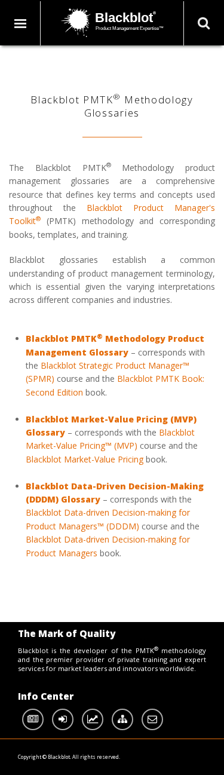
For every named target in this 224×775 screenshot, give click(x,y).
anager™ (172, 365)
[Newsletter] (33, 719)
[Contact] (152, 719)
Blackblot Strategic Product (93, 365)
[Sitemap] (122, 719)
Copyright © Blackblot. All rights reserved (68, 756)
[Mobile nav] (21, 23)
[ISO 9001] (92, 719)
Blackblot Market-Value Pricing (84, 459)
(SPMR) (40, 378)
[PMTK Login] (62, 719)
